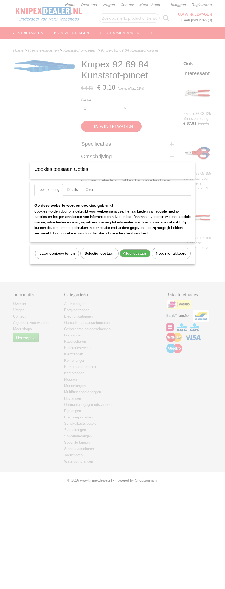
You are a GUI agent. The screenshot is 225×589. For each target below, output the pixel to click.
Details (72, 190)
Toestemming (48, 190)
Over (89, 190)
